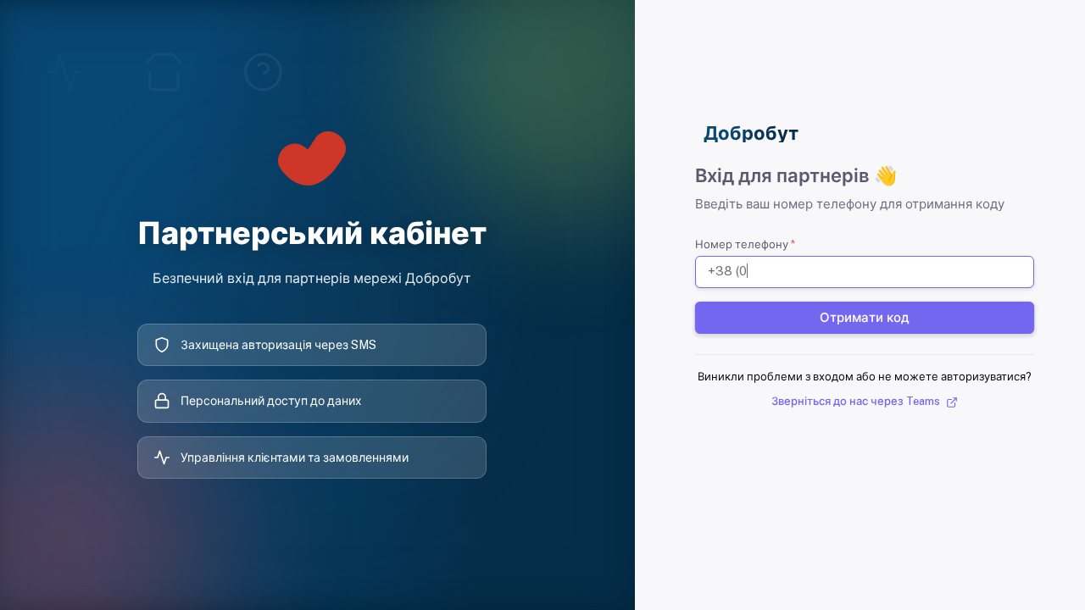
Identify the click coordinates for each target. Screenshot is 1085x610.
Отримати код (865, 316)
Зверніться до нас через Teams (857, 401)
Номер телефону (745, 244)
